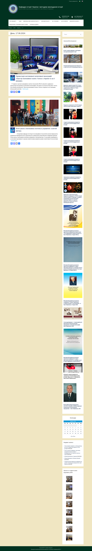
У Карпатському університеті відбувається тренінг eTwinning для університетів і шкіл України (73, 463)
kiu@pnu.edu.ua (65, 17)
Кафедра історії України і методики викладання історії (41, 7)
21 (75, 431)
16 (80, 429)
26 (70, 433)
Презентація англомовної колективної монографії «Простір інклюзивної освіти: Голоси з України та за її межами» (35, 78)
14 (75, 429)
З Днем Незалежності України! (70, 456)
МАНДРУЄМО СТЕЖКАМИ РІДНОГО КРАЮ (18, 24)
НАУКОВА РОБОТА (45, 21)
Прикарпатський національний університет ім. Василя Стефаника (44, 549)
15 (78, 429)
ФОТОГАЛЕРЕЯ (64, 21)
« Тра (71, 436)
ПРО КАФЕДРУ (12, 21)
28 (75, 433)
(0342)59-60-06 (65, 16)
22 (78, 431)
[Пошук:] (73, 34)
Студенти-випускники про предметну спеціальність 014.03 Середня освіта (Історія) (72, 123)
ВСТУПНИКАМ (55, 21)
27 (72, 433)
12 (70, 429)
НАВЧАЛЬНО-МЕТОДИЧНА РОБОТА (30, 21)
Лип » (74, 436)
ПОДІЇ (20, 21)
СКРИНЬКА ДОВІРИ (34, 24)
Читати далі (25, 89)
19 (70, 431)
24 (64, 433)
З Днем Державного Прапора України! (72, 458)
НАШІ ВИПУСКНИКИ (74, 21)
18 (67, 431)
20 (72, 431)
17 (64, 431)
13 (72, 429)
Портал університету (73, 1)
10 (64, 429)
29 (78, 433)
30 (80, 433)
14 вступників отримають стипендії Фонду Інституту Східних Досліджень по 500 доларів (73, 447)
